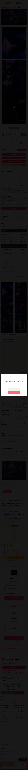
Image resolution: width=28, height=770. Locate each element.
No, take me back (14, 389)
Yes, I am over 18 (14, 393)
